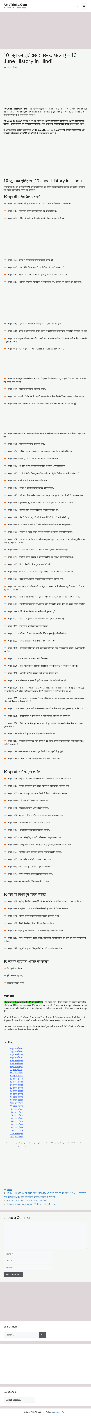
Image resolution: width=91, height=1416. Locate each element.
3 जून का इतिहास (16, 1063)
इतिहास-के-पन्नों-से (48, 1197)
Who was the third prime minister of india (26, 1200)
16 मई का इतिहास (16, 1118)
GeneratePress (60, 1412)
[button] (77, 6)
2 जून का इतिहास (16, 1066)
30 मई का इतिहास (16, 1075)
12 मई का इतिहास (16, 1130)
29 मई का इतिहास (16, 1079)
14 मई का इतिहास (16, 1124)
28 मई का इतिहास (16, 1082)
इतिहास (9, 1189)
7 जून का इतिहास (16, 1051)
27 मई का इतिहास (16, 1085)
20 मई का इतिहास (16, 1106)
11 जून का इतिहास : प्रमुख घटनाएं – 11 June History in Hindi (32, 1204)
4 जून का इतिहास (16, 1060)
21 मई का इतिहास (16, 1103)
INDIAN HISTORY (78, 1193)
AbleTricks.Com (15, 4)
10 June (10, 1193)
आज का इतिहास (27, 1197)
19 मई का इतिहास (16, 1109)
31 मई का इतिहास (16, 1073)
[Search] (42, 1335)
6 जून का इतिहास (16, 1054)
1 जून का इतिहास (16, 1069)
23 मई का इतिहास (16, 1097)
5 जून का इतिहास (16, 1057)
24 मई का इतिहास (16, 1094)
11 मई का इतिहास (16, 1133)
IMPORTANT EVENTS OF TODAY (53, 1193)
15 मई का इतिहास (16, 1121)
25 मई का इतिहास (16, 1091)
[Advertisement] (45, 31)
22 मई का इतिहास (16, 1100)
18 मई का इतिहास (16, 1112)
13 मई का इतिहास (16, 1127)
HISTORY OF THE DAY (25, 1193)
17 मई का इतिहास (16, 1115)
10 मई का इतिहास (16, 1136)
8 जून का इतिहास (16, 1048)
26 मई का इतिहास (16, 1088)
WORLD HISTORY (12, 1197)
